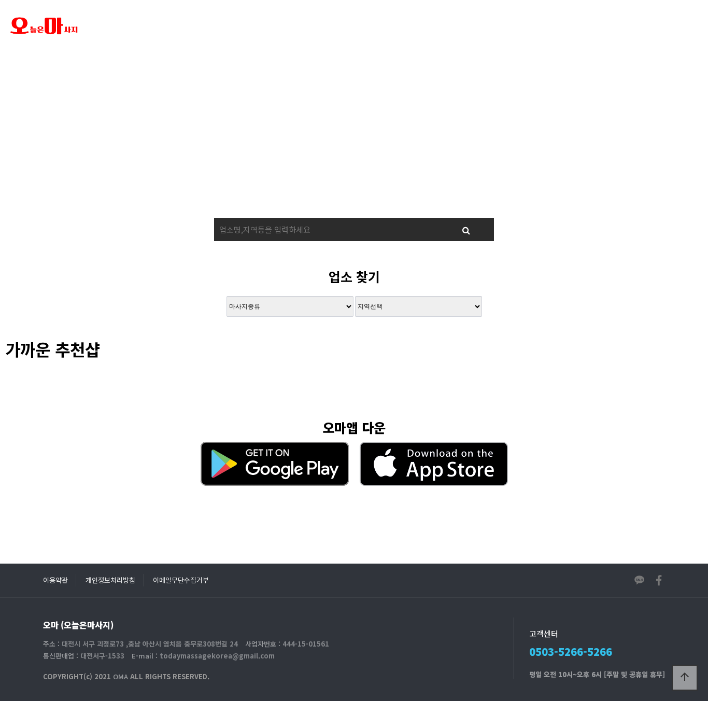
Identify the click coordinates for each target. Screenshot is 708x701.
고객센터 (427, 25)
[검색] (466, 229)
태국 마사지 (286, 25)
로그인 (653, 25)
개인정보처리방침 (110, 580)
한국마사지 (359, 25)
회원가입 (617, 25)
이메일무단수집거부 (181, 580)
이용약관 (55, 580)
